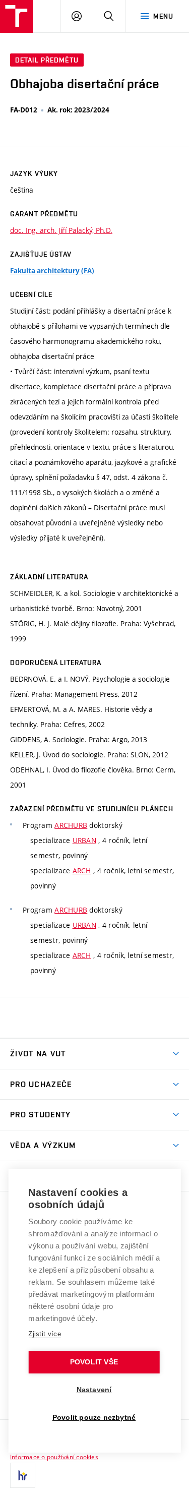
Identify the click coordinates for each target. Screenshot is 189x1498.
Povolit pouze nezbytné (94, 1417)
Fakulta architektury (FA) (52, 270)
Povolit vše (94, 1362)
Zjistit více (44, 1334)
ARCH (82, 870)
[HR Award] (22, 1475)
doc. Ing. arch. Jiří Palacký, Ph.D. (61, 230)
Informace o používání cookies (54, 1457)
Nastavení (94, 1390)
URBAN (84, 840)
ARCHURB (70, 825)
